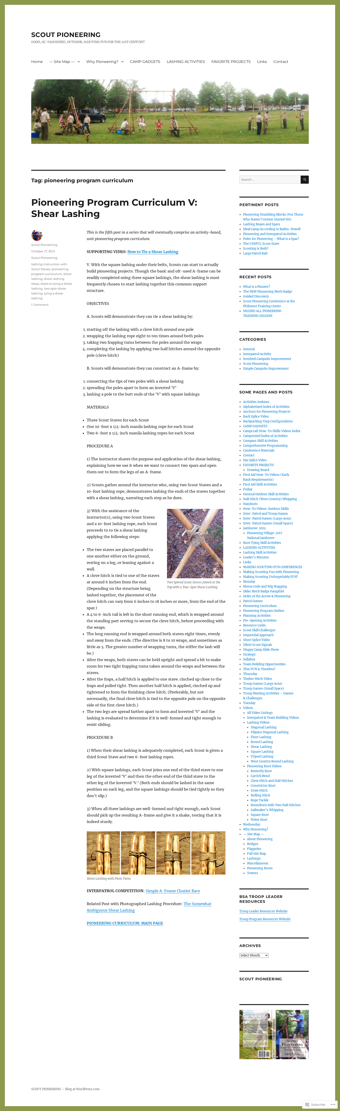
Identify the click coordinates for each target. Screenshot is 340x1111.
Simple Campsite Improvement (266, 369)
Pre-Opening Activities (260, 620)
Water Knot (259, 820)
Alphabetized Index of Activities (266, 407)
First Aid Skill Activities (260, 484)
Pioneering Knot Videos (264, 766)
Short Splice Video (256, 640)
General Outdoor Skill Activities (266, 494)
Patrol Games (253, 601)
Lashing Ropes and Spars (261, 224)
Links (262, 61)
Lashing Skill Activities (260, 552)
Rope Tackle (260, 800)
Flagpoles (254, 849)
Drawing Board (258, 470)
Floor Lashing (261, 737)
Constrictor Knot (263, 786)
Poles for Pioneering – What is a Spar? (271, 239)
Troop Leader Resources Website (263, 911)
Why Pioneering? (102, 61)
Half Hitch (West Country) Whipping (270, 499)
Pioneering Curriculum (260, 606)
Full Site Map (256, 854)
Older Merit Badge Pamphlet (263, 591)
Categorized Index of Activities (265, 436)
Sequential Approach (258, 635)
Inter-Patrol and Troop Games (265, 514)
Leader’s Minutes (256, 557)
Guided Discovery (256, 296)
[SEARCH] (305, 180)
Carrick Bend (260, 776)
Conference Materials (259, 450)
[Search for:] (270, 180)
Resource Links (254, 625)
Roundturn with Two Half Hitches (276, 805)
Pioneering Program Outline (263, 611)
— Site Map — (62, 61)
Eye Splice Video (255, 460)
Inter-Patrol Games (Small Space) (268, 523)
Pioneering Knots (260, 868)
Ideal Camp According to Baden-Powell (271, 229)
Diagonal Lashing (264, 727)
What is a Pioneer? (256, 287)
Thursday (250, 674)
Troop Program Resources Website (265, 919)
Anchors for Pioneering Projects (267, 412)
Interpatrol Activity (257, 354)
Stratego (249, 654)
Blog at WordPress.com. (82, 1089)
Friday (247, 489)
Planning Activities (257, 616)
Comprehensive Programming (265, 446)
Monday (249, 582)
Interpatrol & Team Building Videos (273, 718)
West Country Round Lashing (272, 761)
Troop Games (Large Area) (262, 684)
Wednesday (251, 824)
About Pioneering (260, 839)
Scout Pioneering (44, 245)
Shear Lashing (261, 747)
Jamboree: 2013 (254, 528)
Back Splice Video (256, 416)
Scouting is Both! (256, 249)
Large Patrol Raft (255, 253)
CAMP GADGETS (145, 61)
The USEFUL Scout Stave (261, 244)
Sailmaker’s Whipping (267, 810)
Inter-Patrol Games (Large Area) (267, 518)
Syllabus (249, 659)
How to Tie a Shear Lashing (152, 251)
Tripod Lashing (262, 756)
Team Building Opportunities (264, 664)
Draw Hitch (259, 790)
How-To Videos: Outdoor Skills (266, 509)
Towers (252, 873)
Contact (280, 61)
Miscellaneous (257, 863)
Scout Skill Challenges (259, 630)
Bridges (252, 844)
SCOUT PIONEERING (66, 35)
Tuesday (249, 703)
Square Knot (260, 815)
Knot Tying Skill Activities (262, 543)
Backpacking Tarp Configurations (268, 421)
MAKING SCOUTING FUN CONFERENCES (272, 567)
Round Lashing (262, 742)
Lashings (254, 858)
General (249, 349)
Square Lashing (262, 752)
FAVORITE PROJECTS (231, 61)
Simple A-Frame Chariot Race (173, 890)
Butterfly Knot (261, 771)
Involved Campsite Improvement (267, 359)
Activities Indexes (256, 402)
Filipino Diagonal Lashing (270, 732)
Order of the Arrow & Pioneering (267, 596)
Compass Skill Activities (260, 441)
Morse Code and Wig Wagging (265, 586)
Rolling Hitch (260, 795)
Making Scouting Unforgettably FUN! (270, 577)
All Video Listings (260, 713)
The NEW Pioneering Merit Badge (267, 292)
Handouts (250, 504)
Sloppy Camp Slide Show (261, 650)
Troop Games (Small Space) (263, 688)
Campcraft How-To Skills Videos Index (271, 431)
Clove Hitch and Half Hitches (272, 781)
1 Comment (40, 304)
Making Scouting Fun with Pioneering (271, 572)
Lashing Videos (258, 722)
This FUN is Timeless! (259, 669)
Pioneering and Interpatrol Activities (270, 234)
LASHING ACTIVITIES (186, 61)
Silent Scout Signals (257, 645)
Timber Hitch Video (257, 679)
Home (37, 61)
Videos (248, 708)
